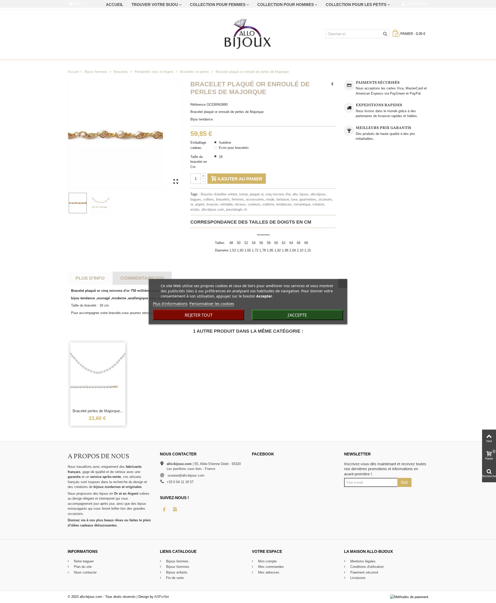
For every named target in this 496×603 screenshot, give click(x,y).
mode (270, 199)
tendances (284, 204)
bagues (195, 199)
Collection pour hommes (285, 4)
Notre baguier (83, 561)
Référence (198, 104)
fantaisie (282, 199)
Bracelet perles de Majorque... (98, 411)
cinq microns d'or (277, 194)
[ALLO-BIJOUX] (248, 33)
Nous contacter (85, 572)
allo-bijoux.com (213, 209)
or (191, 204)
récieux (240, 204)
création (318, 204)
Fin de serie (174, 578)
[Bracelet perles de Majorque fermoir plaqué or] (97, 373)
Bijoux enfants (176, 572)
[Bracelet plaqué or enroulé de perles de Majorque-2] (102, 203)
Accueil (114, 4)
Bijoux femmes (177, 561)
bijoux (304, 194)
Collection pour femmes (217, 4)
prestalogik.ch (236, 209)
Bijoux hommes (177, 567)
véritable (226, 204)
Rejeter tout (199, 315)
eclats (194, 209)
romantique (302, 204)
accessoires (255, 199)
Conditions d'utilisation (366, 567)
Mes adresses (268, 572)
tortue (243, 194)
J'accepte (297, 315)
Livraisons (357, 578)
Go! (404, 482)
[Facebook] (164, 509)
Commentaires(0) (142, 278)
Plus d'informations (170, 303)
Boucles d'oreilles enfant (219, 194)
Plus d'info (90, 278)
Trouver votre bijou (154, 4)
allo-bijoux (318, 194)
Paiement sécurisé (363, 572)
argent (199, 204)
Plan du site (82, 567)
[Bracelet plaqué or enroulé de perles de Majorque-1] (79, 203)
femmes (238, 199)
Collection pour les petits (356, 4)
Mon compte (267, 561)
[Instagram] (175, 509)
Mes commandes (270, 567)
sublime (268, 204)
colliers (208, 199)
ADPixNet (161, 597)
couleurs (254, 204)
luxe (294, 199)
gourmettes (307, 199)
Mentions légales (362, 561)
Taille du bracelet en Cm (198, 162)
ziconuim (325, 199)
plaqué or (256, 194)
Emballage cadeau (198, 145)
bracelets (223, 199)
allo (295, 194)
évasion (212, 204)
